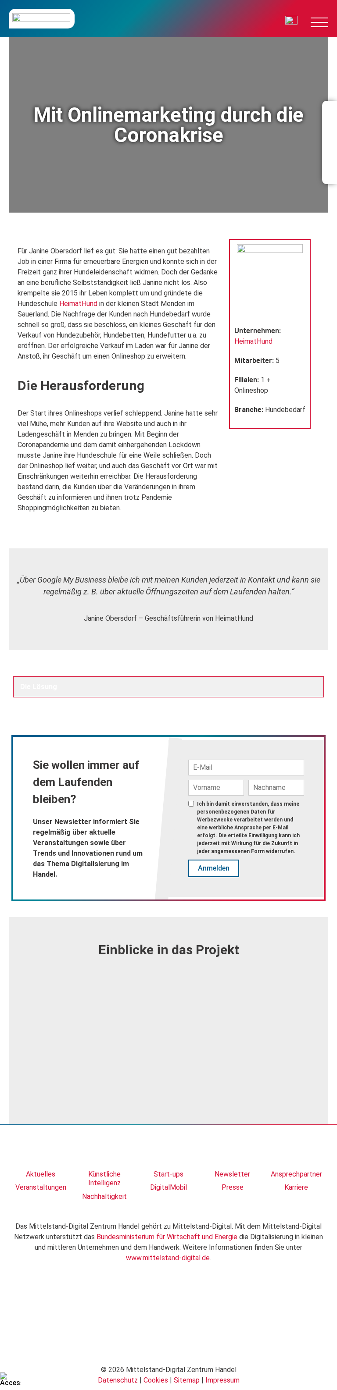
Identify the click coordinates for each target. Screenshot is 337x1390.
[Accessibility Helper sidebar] (10, 1379)
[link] (40, 1151)
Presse (233, 1187)
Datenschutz (118, 1380)
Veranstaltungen (40, 1187)
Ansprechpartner (296, 1174)
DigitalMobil (168, 1187)
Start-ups (168, 1174)
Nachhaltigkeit (104, 1196)
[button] (23, 1024)
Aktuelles (40, 1174)
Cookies (155, 1380)
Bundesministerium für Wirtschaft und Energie (167, 1237)
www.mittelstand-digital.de (168, 1258)
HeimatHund (78, 303)
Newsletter (232, 1174)
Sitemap (187, 1380)
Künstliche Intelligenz (104, 1178)
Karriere (296, 1187)
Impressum (222, 1380)
